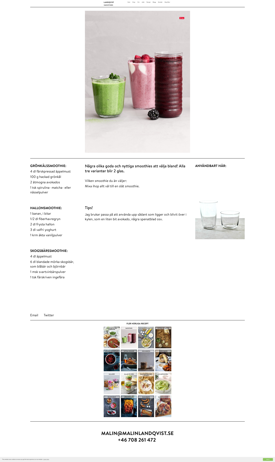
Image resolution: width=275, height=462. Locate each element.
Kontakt (160, 2)
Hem (128, 2)
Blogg (154, 2)
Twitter (49, 315)
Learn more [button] (46, 459)
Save (182, 18)
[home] (109, 2)
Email (34, 315)
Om (138, 2)
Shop (133, 2)
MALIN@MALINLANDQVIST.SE (137, 433)
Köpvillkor (167, 2)
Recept (149, 2)
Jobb (143, 2)
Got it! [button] (267, 459)
